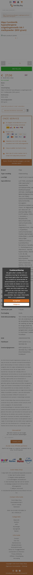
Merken (16, 531)
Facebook (20, 571)
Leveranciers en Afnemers (16, 551)
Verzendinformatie (16, 547)
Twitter (16, 571)
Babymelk (16, 520)
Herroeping (16, 558)
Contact (16, 538)
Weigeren (16, 304)
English (14, 2)
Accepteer (16, 301)
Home (4, 14)
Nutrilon (16, 522)
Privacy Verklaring (16, 554)
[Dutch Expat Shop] (16, 6)
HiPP (16, 524)
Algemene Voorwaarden (13, 566)
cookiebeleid (20, 297)
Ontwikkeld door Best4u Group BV (16, 573)
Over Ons (16, 540)
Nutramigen (16, 526)
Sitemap (24, 566)
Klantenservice (16, 543)
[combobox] (16, 10)
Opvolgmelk (16, 529)
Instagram (13, 571)
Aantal (10, 63)
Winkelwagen (22, 2)
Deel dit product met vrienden (12, 106)
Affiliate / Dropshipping (16, 556)
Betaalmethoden (16, 545)
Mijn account (18, 2)
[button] (15, 38)
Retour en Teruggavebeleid (16, 549)
